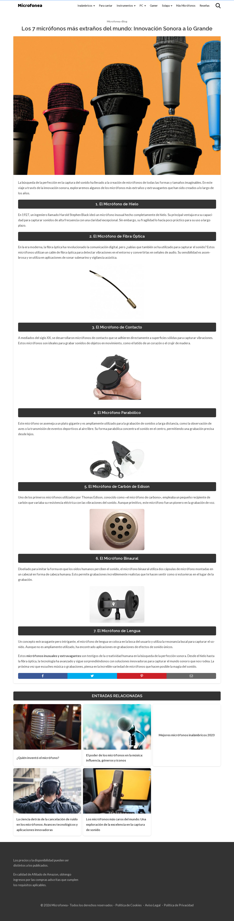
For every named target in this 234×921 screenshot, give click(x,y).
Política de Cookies (128, 905)
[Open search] (218, 5)
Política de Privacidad (179, 905)
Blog (124, 21)
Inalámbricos (85, 5)
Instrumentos (125, 5)
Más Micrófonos (185, 5)
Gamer (154, 5)
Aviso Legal (153, 905)
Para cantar (105, 5)
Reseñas (205, 5)
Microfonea (30, 6)
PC (141, 5)
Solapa (166, 5)
